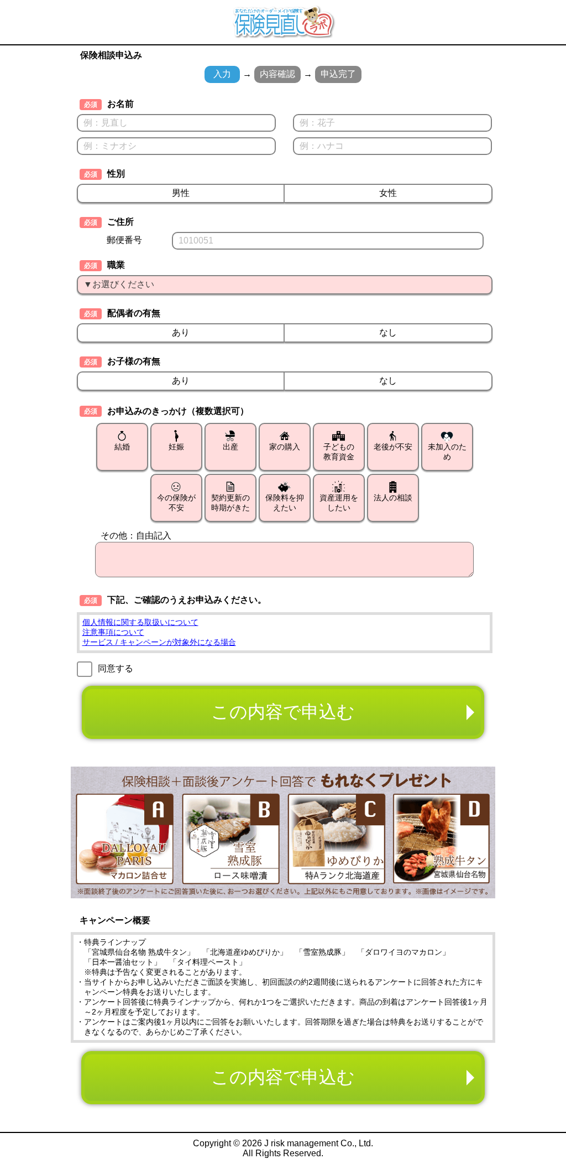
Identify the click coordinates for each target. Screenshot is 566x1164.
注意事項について (113, 632)
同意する (115, 668)
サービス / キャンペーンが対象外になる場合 (159, 642)
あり (181, 332)
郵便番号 (124, 240)
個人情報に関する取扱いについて (140, 622)
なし (388, 332)
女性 (388, 193)
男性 (181, 193)
